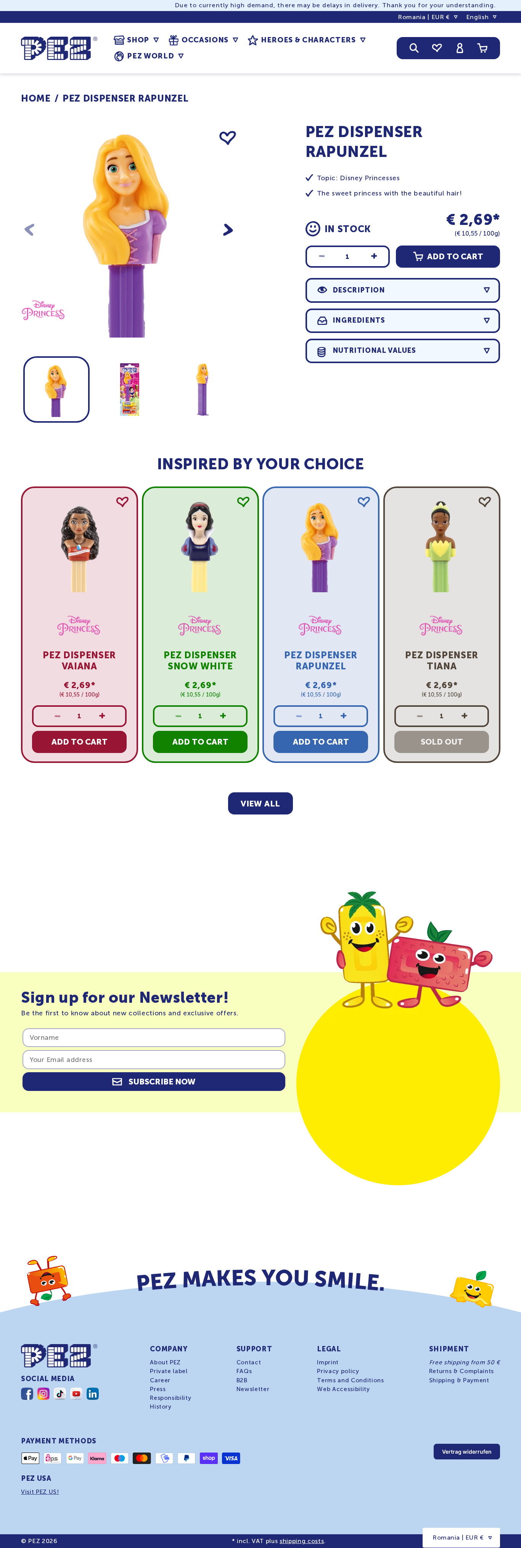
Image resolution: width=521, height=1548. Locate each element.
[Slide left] (29, 229)
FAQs (244, 1371)
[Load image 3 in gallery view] (202, 389)
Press (158, 1388)
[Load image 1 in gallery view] (56, 389)
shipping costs (302, 1541)
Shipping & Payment (459, 1380)
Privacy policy (338, 1371)
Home (36, 98)
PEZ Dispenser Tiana (441, 661)
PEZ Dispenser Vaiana (79, 661)
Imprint (328, 1362)
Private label (169, 1371)
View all (260, 803)
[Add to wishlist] (227, 138)
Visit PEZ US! (40, 1491)
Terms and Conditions (350, 1380)
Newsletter (253, 1388)
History (161, 1406)
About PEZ (165, 1362)
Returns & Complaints (461, 1371)
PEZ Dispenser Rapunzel (126, 98)
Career (160, 1380)
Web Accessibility (343, 1388)
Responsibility (170, 1397)
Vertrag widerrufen (467, 1451)
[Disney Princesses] (44, 332)
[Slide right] (228, 229)
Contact (248, 1362)
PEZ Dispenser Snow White (200, 661)
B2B (242, 1380)
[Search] (414, 48)
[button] (136, 40)
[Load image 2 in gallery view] (129, 389)
